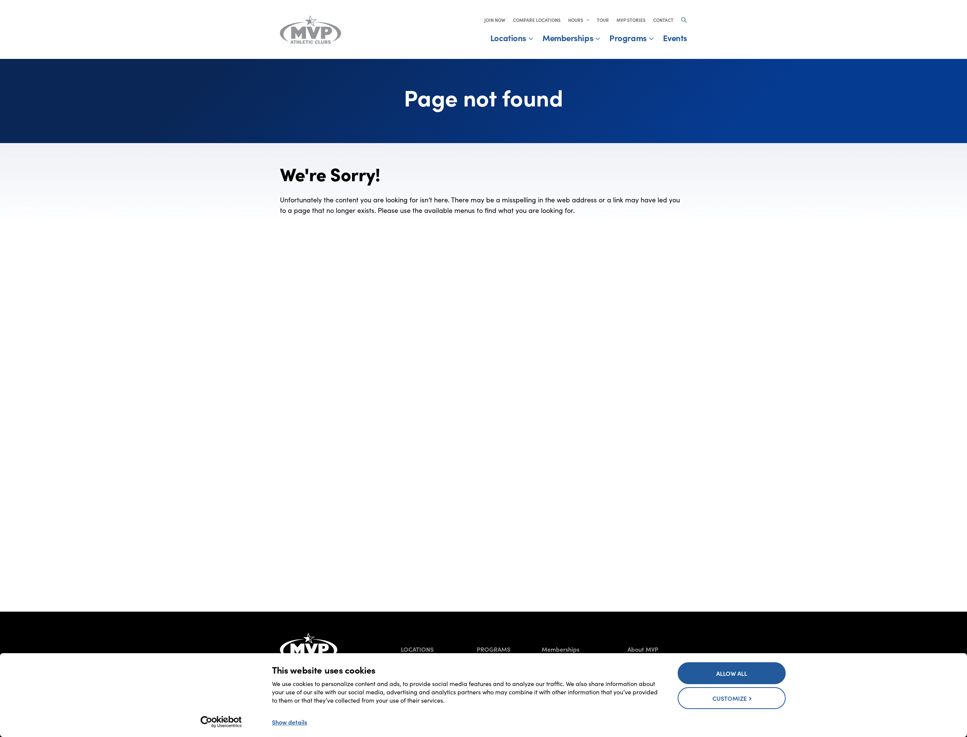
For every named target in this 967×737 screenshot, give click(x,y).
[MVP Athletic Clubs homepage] (310, 29)
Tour (603, 20)
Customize (729, 698)
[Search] (684, 20)
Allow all (731, 673)
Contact (663, 20)
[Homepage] (308, 646)
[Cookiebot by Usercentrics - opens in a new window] (221, 722)
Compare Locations (537, 20)
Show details (289, 722)
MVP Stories (631, 20)
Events (675, 38)
